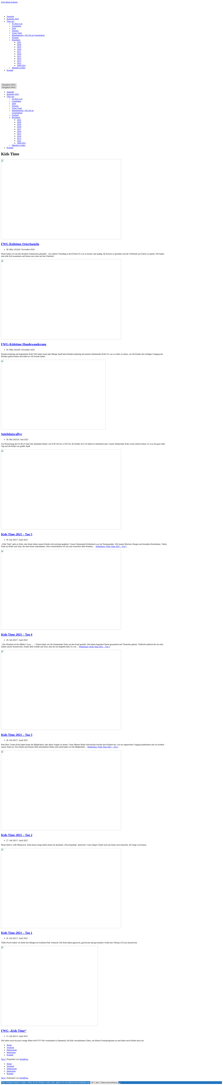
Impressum (11, 1052)
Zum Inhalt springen (9, 2)
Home (9, 1045)
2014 (19, 58)
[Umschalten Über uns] (46, 97)
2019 (19, 47)
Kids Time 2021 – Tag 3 (16, 734)
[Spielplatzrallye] (53, 429)
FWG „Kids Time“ (13, 1030)
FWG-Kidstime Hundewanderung (23, 344)
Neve (3, 1059)
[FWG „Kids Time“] (49, 1025)
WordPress (23, 1059)
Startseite (10, 16)
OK (92, 1083)
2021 (19, 42)
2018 (19, 49)
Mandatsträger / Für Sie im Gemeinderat (28, 35)
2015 (19, 56)
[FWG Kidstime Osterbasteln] (61, 238)
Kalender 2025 (13, 19)
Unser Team (17, 33)
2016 (19, 54)
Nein (97, 1083)
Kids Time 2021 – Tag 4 (16, 634)
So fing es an (17, 24)
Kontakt (10, 70)
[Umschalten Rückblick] (46, 117)
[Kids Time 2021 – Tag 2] (61, 829)
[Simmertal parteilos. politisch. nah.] (14, 12)
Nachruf (15, 38)
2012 (19, 63)
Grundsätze (16, 26)
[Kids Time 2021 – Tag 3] (61, 729)
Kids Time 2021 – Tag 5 (16, 534)
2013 (19, 61)
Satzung (15, 31)
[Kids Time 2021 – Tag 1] (61, 927)
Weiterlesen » (111, 546)
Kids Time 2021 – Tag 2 (16, 835)
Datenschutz (12, 1050)
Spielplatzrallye (11, 434)
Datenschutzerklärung (109, 1083)
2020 (19, 44)
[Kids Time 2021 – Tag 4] (61, 629)
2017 (19, 51)
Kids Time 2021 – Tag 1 (16, 932)
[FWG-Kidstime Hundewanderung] (61, 339)
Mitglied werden (18, 68)
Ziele (14, 28)
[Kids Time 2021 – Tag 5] (61, 529)
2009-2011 (21, 65)
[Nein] (119, 1083)
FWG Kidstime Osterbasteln (20, 244)
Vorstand (10, 1047)
